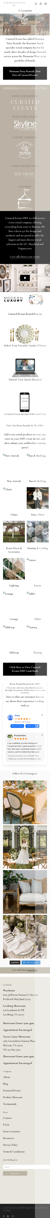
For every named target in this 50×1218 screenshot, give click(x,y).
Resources (8, 1138)
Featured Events (12, 1090)
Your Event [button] (33, 970)
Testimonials (9, 1104)
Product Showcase (13, 1097)
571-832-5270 (14, 1049)
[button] (45, 4)
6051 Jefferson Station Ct (16, 994)
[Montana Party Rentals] (25, 199)
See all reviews (17, 726)
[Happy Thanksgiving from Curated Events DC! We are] (25, 802)
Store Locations (11, 1131)
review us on (31, 726)
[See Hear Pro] (25, 174)
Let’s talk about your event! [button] (25, 256)
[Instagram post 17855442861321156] (25, 847)
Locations (26, 10)
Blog (5, 1083)
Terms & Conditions (14, 1151)
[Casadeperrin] (25, 150)
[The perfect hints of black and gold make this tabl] (25, 936)
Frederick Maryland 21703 (16, 999)
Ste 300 (34, 994)
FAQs (6, 1124)
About (6, 1077)
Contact (7, 1118)
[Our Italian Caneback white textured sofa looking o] (25, 892)
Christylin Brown (21, 735)
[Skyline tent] (25, 125)
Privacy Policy (10, 1144)
